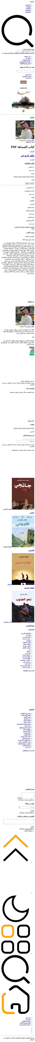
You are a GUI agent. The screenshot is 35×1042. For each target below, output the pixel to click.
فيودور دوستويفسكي (24, 743)
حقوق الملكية (26, 60)
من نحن (28, 1017)
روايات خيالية (26, 667)
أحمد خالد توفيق (26, 736)
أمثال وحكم (27, 644)
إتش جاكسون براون (24, 742)
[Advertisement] (17, 286)
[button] (31, 347)
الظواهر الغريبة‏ (26, 633)
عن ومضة (27, 56)
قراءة (32, 183)
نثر (30, 649)
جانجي (31, 513)
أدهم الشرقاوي (26, 715)
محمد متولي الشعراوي (24, 724)
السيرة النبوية (7, 509)
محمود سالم (27, 729)
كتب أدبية (28, 663)
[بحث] (16, 51)
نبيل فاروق (27, 718)
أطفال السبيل (29, 588)
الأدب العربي (27, 637)
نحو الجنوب (30, 626)
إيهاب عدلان (27, 722)
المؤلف (27, 227)
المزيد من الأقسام (28, 670)
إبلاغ (33, 229)
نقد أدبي (28, 653)
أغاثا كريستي (27, 731)
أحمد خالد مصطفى (25, 727)
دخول (32, 49)
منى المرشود (26, 738)
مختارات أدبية (26, 656)
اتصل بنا (4, 53)
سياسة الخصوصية (25, 61)
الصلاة (9, 584)
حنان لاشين (27, 733)
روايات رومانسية (25, 660)
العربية (28, 635)
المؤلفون (28, 10)
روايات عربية (27, 638)
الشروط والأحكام (25, 63)
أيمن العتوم (27, 717)
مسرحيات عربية (25, 665)
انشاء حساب (26, 49)
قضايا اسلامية (7, 546)
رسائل (29, 651)
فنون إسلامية (26, 76)
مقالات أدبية (27, 658)
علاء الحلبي (27, 734)
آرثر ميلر (28, 747)
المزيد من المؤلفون (28, 750)
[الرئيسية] (16, 1014)
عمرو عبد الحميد (25, 713)
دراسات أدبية (27, 655)
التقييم (17, 227)
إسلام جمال (27, 720)
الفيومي (31, 550)
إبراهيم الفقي (26, 745)
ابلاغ (32, 811)
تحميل (27, 183)
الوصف (32, 227)
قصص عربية (27, 646)
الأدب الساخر (7, 622)
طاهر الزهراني (29, 140)
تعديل (19, 798)
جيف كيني (27, 726)
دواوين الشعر (26, 647)
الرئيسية (28, 5)
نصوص (28, 640)
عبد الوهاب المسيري (24, 740)
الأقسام (28, 8)
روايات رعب (27, 662)
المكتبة (28, 6)
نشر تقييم (31, 421)
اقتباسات (28, 12)
